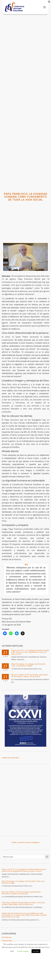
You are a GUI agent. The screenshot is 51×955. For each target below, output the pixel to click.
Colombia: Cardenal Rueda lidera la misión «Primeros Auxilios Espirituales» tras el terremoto (23, 903)
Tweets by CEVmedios (10, 758)
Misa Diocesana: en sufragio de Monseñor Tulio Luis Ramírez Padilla (28, 665)
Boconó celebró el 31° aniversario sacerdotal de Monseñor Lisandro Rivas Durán (29, 676)
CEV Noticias (7, 937)
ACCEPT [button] (36, 951)
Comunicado (7, 940)
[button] (49, 2)
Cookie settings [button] (23, 951)
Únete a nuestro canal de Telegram (25, 842)
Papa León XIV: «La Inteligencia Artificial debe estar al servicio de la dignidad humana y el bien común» (30, 652)
